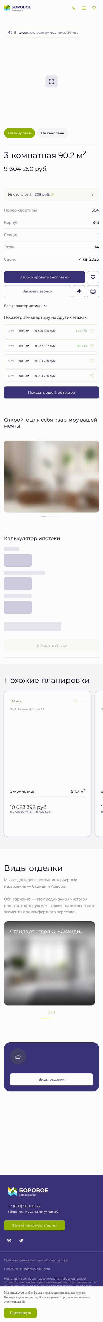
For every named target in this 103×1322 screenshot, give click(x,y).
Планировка (19, 133)
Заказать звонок (37, 291)
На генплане (52, 133)
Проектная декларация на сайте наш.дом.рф (36, 1260)
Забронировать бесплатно (44, 277)
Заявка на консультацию (34, 1225)
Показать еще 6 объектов (51, 392)
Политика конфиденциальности (27, 1269)
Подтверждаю (20, 1313)
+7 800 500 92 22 (74, 8)
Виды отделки (51, 1079)
